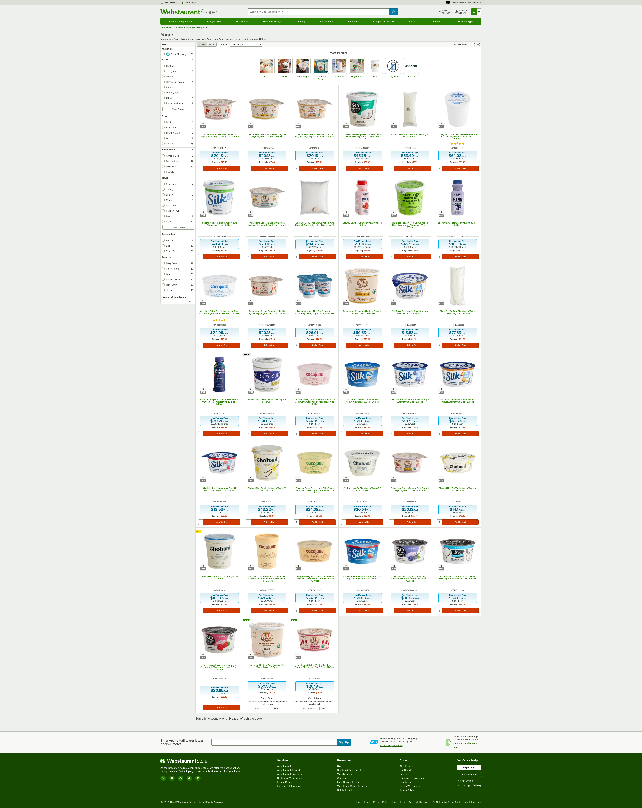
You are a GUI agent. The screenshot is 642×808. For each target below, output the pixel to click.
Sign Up (344, 742)
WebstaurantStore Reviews (352, 786)
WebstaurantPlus (286, 766)
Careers (404, 774)
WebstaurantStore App (289, 774)
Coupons (342, 778)
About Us (405, 766)
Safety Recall (344, 790)
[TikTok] (189, 778)
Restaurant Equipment (180, 21)
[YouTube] (172, 778)
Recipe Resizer (285, 782)
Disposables (326, 21)
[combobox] (318, 11)
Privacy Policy (381, 802)
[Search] (189, 301)
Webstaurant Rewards (289, 770)
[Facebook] (180, 778)
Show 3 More (178, 109)
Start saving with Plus (391, 745)
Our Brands (406, 770)
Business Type (465, 21)
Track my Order (469, 774)
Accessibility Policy (419, 802)
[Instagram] (163, 778)
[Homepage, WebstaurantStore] (188, 11)
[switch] (476, 44)
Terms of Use (399, 802)
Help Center (169, 3)
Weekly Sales (344, 774)
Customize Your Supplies (290, 778)
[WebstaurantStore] (202, 761)
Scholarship (406, 782)
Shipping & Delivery (470, 785)
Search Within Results (174, 297)
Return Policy (407, 790)
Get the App (190, 3)
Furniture (353, 21)
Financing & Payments (412, 778)
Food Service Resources (350, 782)
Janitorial (413, 21)
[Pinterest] (198, 778)
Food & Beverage (272, 21)
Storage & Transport (383, 21)
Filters (165, 44)
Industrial (438, 21)
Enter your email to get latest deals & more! (181, 742)
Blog (339, 766)
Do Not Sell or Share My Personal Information (456, 802)
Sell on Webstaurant (410, 786)
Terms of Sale (363, 802)
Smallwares (242, 21)
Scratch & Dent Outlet (349, 770)
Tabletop (300, 21)
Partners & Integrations (289, 786)
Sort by (224, 44)
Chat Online (466, 780)
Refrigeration (214, 21)
